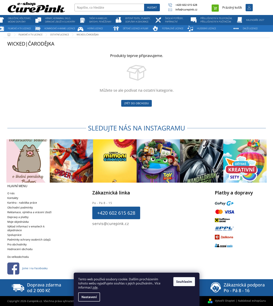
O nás (11, 193)
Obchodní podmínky (20, 207)
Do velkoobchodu (18, 257)
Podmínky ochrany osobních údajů (29, 239)
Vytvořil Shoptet (225, 300)
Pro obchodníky (17, 244)
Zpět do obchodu (136, 103)
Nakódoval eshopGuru (252, 300)
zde (95, 287)
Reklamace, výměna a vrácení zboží (29, 212)
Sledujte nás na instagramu (136, 128)
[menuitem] (19, 20)
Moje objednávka (18, 222)
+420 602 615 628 (116, 213)
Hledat (152, 7)
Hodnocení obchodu (20, 249)
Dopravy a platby (18, 217)
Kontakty (12, 198)
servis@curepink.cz (110, 223)
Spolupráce (14, 235)
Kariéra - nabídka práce (22, 202)
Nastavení (89, 297)
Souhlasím (184, 282)
